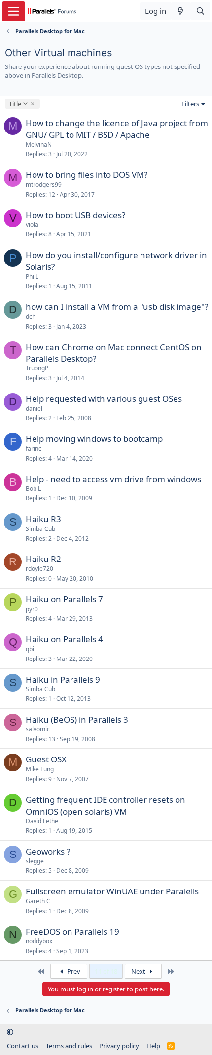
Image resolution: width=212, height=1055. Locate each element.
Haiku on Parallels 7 (64, 599)
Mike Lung (40, 769)
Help (153, 1045)
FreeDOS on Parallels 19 (72, 931)
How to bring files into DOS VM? (86, 174)
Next (139, 971)
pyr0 (32, 609)
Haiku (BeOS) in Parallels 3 (77, 719)
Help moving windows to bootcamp (94, 438)
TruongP (37, 368)
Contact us (22, 1045)
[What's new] (180, 11)
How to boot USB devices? (75, 215)
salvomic (38, 729)
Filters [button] (190, 103)
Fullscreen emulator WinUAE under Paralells (112, 891)
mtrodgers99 (44, 184)
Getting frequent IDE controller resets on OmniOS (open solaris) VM (105, 805)
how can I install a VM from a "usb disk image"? (117, 306)
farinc (33, 448)
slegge (35, 861)
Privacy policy (119, 1045)
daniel (34, 408)
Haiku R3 (43, 519)
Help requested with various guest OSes (104, 398)
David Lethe (42, 821)
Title (14, 104)
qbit (31, 649)
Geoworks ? (48, 851)
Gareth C (38, 901)
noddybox (39, 941)
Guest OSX (46, 759)
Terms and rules (69, 1045)
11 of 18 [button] (106, 971)
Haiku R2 (43, 558)
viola (32, 224)
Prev (73, 971)
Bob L (33, 488)
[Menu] (13, 11)
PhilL (32, 276)
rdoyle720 (39, 568)
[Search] (200, 11)
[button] (10, 1031)
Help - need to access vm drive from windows (113, 479)
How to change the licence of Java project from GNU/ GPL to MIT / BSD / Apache (117, 128)
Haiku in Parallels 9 (63, 679)
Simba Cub (40, 529)
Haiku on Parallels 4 (64, 639)
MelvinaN (39, 144)
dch (30, 316)
